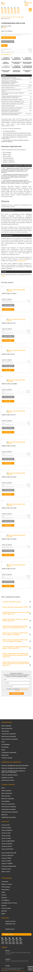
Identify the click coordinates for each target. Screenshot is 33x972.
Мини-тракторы (6, 796)
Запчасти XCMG (6, 861)
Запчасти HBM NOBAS (8, 841)
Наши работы (5, 889)
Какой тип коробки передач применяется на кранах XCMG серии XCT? (16, 647)
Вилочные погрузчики (8, 798)
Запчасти (5, 821)
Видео (3, 913)
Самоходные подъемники (9, 752)
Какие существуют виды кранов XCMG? (15, 607)
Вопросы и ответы (7, 884)
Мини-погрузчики (6, 725)
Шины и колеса (6, 871)
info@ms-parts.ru (22, 260)
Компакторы (5, 755)
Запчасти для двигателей (9, 866)
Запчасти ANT (6, 825)
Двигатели (4, 814)
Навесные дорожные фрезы (10, 775)
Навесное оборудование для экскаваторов (14, 768)
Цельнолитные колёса (8, 780)
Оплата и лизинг (6, 908)
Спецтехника (7, 722)
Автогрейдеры (6, 744)
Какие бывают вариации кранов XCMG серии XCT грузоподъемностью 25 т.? (15, 626)
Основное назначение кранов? (12, 602)
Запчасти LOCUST (7, 846)
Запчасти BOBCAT (7, 830)
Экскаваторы (5, 731)
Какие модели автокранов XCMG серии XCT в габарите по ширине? (15, 633)
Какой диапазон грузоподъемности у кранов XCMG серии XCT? (16, 613)
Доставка (4, 911)
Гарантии (4, 897)
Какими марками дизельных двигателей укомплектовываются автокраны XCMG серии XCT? (15, 655)
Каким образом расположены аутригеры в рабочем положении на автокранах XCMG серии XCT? (16, 663)
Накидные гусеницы (7, 777)
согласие (3, 969)
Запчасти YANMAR (7, 863)
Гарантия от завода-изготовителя (5, 71)
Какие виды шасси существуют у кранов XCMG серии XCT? (15, 620)
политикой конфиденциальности (17, 970)
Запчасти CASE (6, 833)
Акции (3, 892)
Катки (3, 741)
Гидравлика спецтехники (9, 817)
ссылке (3, 276)
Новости (4, 905)
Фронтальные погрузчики (9, 736)
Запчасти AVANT (6, 827)
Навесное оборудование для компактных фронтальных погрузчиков (13, 771)
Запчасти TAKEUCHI (7, 855)
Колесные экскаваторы (8, 804)
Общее (4, 75)
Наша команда (6, 887)
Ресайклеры (5, 747)
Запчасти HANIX (6, 838)
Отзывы (4, 895)
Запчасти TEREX (6, 858)
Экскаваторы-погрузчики (9, 733)
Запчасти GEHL (6, 835)
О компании (5, 881)
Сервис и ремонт (8, 784)
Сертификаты (5, 900)
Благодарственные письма (9, 903)
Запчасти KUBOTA (7, 843)
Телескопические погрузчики (10, 739)
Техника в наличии (7, 757)
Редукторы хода (6, 869)
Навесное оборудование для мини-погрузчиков (15, 765)
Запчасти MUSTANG (7, 849)
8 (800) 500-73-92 (10, 924)
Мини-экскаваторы (7, 728)
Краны (3, 749)
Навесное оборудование (11, 762)
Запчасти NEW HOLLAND (9, 853)
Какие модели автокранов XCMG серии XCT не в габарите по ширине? (15, 640)
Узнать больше (8, 305)
